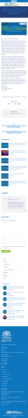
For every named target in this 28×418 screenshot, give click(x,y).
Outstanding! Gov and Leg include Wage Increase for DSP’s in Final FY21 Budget (18, 152)
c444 (9, 198)
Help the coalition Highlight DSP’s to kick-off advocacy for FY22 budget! (18, 144)
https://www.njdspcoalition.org (16, 113)
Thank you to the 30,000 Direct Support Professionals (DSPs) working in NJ (16, 287)
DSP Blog (5, 275)
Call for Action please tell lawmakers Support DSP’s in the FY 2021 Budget (18, 182)
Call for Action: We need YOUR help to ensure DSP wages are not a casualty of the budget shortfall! (18, 167)
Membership (5, 272)
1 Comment (23, 96)
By (12, 96)
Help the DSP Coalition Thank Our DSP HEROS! (16, 293)
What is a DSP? (7, 264)
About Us (5, 261)
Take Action (5, 267)
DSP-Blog (4, 23)
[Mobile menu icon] (25, 4)
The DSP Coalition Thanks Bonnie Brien (17, 174)
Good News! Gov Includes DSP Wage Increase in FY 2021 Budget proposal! (18, 159)
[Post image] (4, 145)
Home (4, 258)
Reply (24, 210)
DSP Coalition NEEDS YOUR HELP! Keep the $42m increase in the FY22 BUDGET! (16, 298)
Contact (4, 278)
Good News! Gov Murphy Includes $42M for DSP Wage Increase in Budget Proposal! (16, 305)
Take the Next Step (8, 269)
